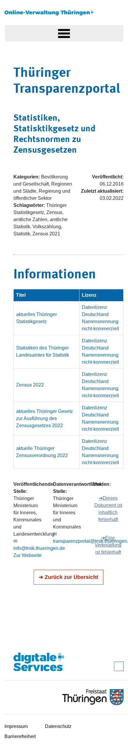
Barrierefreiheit (20, 736)
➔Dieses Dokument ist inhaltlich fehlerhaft (108, 509)
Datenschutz (58, 726)
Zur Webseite (27, 555)
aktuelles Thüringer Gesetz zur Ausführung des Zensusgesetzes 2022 (44, 418)
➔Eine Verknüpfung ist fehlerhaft (108, 545)
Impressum (16, 726)
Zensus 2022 (30, 384)
